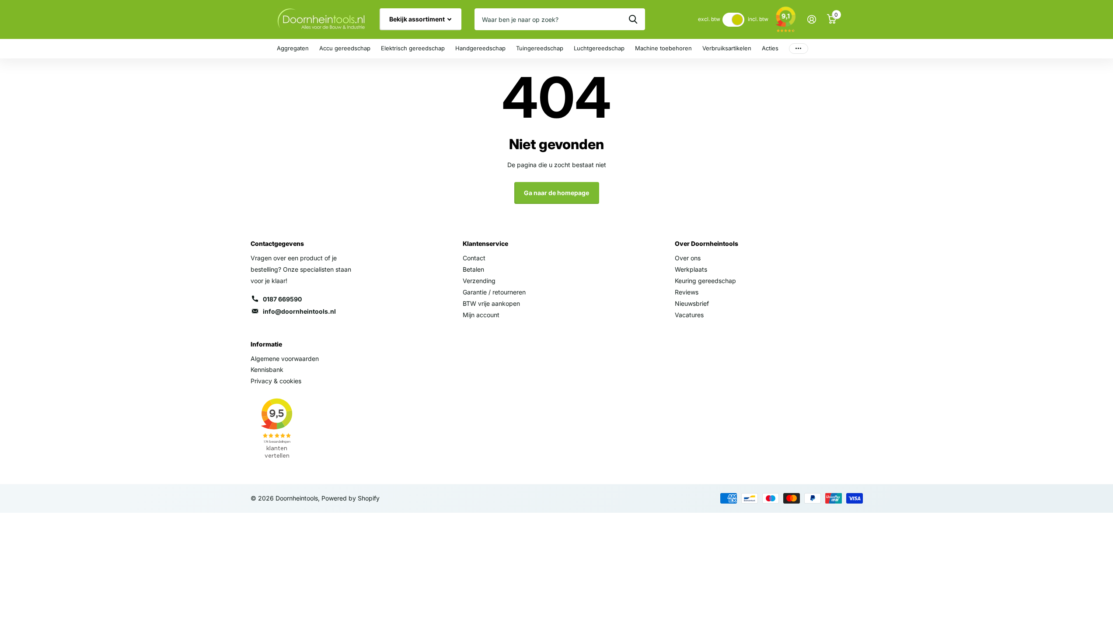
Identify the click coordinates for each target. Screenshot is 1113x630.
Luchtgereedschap (599, 48)
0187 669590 (282, 299)
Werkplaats (691, 269)
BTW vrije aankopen (491, 303)
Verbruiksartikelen (726, 48)
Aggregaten (293, 48)
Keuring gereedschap (705, 280)
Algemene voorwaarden (285, 358)
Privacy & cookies (276, 381)
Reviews (686, 292)
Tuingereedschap (539, 48)
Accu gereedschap (344, 48)
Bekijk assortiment (417, 19)
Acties (770, 48)
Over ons (688, 258)
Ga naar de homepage (556, 192)
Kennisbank (267, 369)
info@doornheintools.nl (299, 311)
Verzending (479, 280)
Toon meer (798, 49)
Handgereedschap (480, 48)
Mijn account (481, 314)
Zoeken (633, 19)
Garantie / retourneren (494, 292)
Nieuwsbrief (692, 303)
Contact (474, 258)
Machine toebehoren (663, 48)
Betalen (473, 269)
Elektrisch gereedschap (413, 48)
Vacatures (689, 314)
